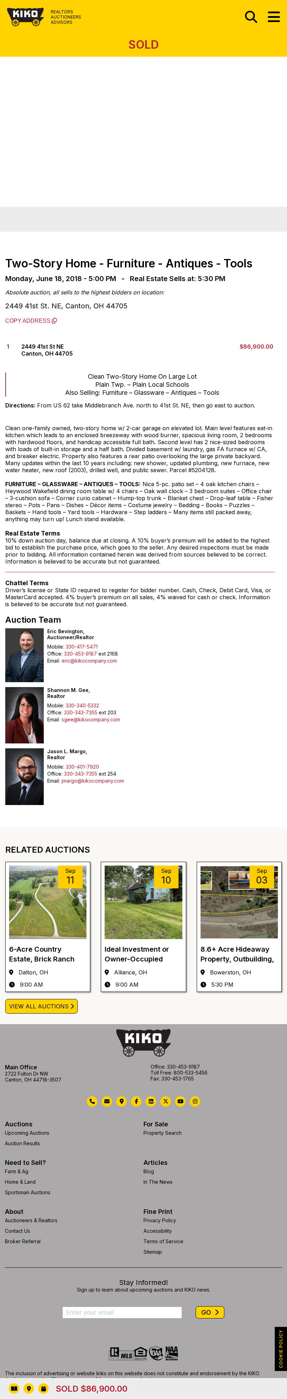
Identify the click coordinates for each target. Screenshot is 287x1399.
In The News (158, 1182)
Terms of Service (163, 1241)
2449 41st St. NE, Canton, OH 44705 (66, 306)
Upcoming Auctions (27, 1133)
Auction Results (22, 1143)
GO (207, 1312)
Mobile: (55, 647)
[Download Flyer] (14, 1388)
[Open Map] (28, 1388)
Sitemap (153, 1252)
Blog (149, 1171)
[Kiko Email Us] (107, 1101)
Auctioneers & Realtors (31, 1220)
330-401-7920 (82, 767)
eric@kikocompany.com (89, 661)
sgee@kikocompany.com (91, 719)
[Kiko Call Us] (92, 1101)
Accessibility (158, 1231)
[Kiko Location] (121, 1101)
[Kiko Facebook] (136, 1101)
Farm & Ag (16, 1171)
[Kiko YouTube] (180, 1101)
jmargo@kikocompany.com (93, 781)
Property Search (163, 1133)
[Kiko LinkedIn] (151, 1101)
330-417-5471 (82, 647)
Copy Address (28, 321)
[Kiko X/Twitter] (165, 1101)
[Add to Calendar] (43, 1388)
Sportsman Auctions (27, 1192)
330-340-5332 (82, 705)
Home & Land (20, 1182)
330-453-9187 (80, 654)
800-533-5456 (191, 1073)
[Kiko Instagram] (195, 1101)
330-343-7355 (80, 712)
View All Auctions (39, 1006)
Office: (54, 654)
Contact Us (17, 1231)
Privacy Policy (160, 1220)
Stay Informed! (143, 1282)
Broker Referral (23, 1241)
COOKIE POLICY (281, 1349)
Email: (53, 661)
